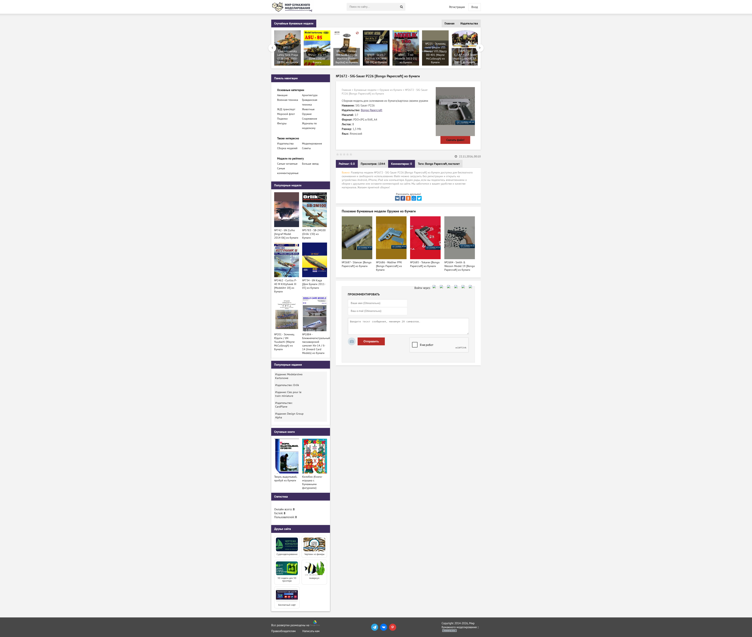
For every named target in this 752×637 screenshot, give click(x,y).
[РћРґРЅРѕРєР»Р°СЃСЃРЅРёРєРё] (408, 198)
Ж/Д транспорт (286, 109)
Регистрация (457, 7)
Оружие (307, 114)
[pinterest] (392, 627)
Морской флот (286, 114)
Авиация (282, 95)
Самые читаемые (287, 163)
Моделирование (312, 143)
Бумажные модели (365, 90)
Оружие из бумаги (391, 90)
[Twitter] (419, 198)
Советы (306, 148)
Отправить (371, 341)
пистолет (454, 164)
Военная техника (287, 100)
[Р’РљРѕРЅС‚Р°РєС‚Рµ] (397, 198)
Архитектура (309, 95)
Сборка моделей (287, 148)
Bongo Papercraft (371, 110)
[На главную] (292, 7)
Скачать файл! (455, 140)
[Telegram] (374, 627)
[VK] (383, 627)
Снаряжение (309, 118)
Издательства (469, 23)
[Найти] (401, 7)
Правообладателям (283, 631)
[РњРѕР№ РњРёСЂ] (413, 198)
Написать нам (311, 631)
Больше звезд (310, 163)
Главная (450, 23)
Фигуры (282, 123)
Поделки (282, 118)
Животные (308, 109)
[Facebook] (402, 198)
